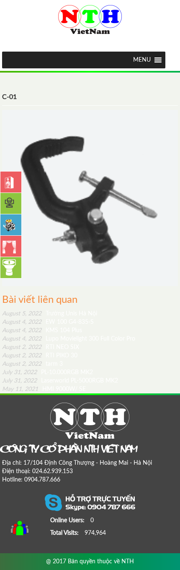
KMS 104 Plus (42, 330)
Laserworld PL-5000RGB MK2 (60, 381)
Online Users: (68, 520)
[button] (142, 60)
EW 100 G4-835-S (48, 322)
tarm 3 (32, 364)
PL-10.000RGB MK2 (47, 372)
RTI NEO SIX (40, 347)
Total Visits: (65, 533)
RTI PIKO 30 (39, 356)
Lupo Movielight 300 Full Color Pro (68, 339)
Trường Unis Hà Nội (49, 314)
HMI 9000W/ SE (44, 389)
